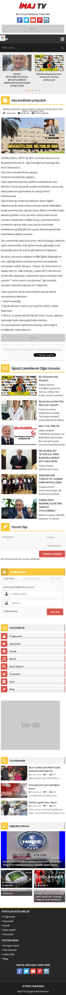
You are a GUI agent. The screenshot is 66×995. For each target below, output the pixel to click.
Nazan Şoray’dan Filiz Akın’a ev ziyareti (51, 403)
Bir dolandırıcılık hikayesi (48, 378)
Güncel (24, 109)
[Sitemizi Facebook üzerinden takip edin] (20, 20)
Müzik (55, 109)
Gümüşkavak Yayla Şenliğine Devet (44, 786)
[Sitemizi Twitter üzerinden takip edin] (26, 20)
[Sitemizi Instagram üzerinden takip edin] (46, 20)
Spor (41, 111)
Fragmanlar (16, 109)
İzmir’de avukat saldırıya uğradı (49, 75)
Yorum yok (25, 113)
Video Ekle (8, 954)
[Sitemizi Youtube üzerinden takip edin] (33, 20)
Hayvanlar (41, 109)
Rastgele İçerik (11, 945)
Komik (49, 109)
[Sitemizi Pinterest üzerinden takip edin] (40, 20)
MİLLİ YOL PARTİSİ (49, 426)
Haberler (32, 109)
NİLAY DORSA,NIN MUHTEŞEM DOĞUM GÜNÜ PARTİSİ (44, 769)
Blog (8, 109)
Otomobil (34, 111)
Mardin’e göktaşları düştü (43, 802)
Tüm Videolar (10, 950)
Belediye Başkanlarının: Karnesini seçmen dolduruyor (17, 77)
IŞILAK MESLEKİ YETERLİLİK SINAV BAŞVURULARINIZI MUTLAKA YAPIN (49, 456)
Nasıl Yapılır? (17, 666)
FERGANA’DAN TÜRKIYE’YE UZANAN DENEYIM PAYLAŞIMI (50, 479)
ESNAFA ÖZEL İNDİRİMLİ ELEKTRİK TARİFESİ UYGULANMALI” (50, 505)
